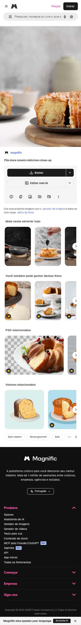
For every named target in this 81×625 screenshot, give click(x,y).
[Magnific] (40, 459)
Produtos (10, 508)
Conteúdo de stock (16, 538)
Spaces (8, 514)
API (6, 552)
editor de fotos (25, 212)
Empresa (10, 583)
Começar (11, 572)
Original (25, 33)
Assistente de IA (14, 519)
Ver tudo (34, 221)
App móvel (10, 557)
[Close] (75, 621)
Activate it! (62, 620)
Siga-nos (10, 595)
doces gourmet (38, 436)
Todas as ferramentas (17, 562)
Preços (56, 6)
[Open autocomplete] (8, 16)
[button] (40, 491)
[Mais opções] (58, 197)
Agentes (12, 548)
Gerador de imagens (16, 524)
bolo (57, 436)
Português (40, 491)
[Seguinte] (75, 246)
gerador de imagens (54, 208)
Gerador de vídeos (15, 529)
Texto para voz (13, 533)
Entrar (70, 6)
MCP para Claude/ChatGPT (25, 543)
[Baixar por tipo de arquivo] (70, 173)
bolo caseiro (15, 436)
